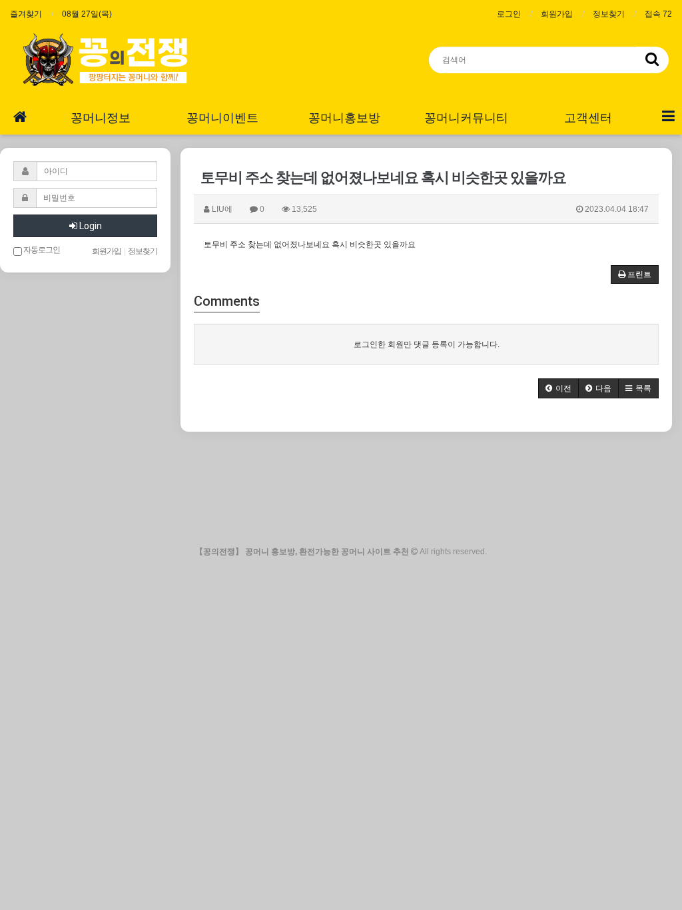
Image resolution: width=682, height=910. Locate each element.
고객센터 (588, 118)
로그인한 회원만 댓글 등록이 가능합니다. (427, 344)
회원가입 (557, 14)
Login (89, 226)
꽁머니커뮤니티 (466, 118)
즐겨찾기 (26, 14)
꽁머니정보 (101, 118)
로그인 (509, 14)
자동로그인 (41, 249)
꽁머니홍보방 (344, 118)
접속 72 (658, 14)
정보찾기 (609, 14)
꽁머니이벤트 (222, 118)
